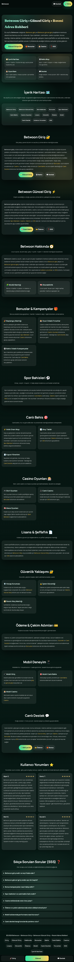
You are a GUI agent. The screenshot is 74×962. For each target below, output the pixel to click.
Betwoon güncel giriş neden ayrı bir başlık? (21, 880)
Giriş (7, 940)
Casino (16, 166)
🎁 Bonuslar (30, 46)
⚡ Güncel (37, 958)
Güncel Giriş (42, 734)
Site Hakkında (41, 109)
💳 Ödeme (40, 229)
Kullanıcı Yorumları (40, 120)
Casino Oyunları (26, 115)
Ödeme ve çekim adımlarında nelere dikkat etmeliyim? (26, 908)
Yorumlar (57, 946)
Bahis (47, 940)
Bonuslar (52, 109)
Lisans (37, 115)
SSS (50, 120)
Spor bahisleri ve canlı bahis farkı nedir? (20, 894)
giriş (32, 680)
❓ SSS (53, 46)
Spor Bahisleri (63, 109)
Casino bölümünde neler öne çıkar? (18, 901)
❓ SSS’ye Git (25, 748)
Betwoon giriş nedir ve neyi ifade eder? (20, 873)
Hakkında (28, 940)
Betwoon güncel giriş (45, 32)
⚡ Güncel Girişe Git (13, 46)
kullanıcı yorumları (46, 270)
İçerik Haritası (37, 951)
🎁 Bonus (50, 748)
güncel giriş (9, 683)
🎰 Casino (42, 46)
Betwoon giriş (31, 32)
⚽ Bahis (39, 175)
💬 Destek (57, 4)
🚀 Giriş (68, 4)
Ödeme (54, 115)
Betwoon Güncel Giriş (26, 109)
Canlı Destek (26, 120)
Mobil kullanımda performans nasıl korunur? (22, 915)
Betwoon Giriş (11, 109)
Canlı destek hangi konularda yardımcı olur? (22, 921)
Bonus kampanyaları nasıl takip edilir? (19, 887)
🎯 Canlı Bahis (26, 229)
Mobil (62, 115)
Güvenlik (46, 115)
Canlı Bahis (14, 115)
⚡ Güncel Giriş (26, 175)
